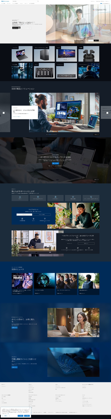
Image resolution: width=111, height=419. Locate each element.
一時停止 (95, 40)
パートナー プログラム (59, 401)
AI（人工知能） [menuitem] (3, 3)
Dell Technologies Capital (32, 399)
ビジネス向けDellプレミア (106, 3)
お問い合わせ (84, 387)
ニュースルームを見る (39, 290)
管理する (6, 415)
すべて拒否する (20, 415)
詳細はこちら (15, 28)
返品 (56, 389)
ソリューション (4, 399)
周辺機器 (80, 47)
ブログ (83, 396)
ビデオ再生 (56, 163)
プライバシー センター (85, 402)
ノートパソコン (15, 47)
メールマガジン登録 (85, 401)
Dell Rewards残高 (31, 392)
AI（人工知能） (15, 64)
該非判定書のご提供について (73, 412)
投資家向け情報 (31, 401)
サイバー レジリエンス (83, 64)
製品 (2, 398)
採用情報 (30, 398)
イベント (83, 399)
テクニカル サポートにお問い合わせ (60, 387)
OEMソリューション (58, 399)
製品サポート (30, 390)
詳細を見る (36, 293)
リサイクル (30, 404)
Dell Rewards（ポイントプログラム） (87, 398)
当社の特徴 (30, 396)
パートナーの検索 (58, 396)
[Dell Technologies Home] (5, 1)
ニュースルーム (31, 402)
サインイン (24, 214)
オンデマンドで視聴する (16, 293)
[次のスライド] (92, 40)
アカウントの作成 (41, 214)
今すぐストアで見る (16, 116)
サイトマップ (3, 386)
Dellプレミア (86, 243)
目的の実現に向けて (83, 290)
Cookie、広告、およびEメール (37, 412)
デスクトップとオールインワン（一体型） (41, 47)
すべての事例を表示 (58, 165)
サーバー (36, 64)
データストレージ (60, 64)
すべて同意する (27, 415)
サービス (3, 401)
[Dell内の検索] (38, 1)
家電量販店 (57, 398)
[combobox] (25, 1)
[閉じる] (30, 408)
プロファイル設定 (31, 389)
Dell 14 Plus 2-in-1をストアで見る (25, 28)
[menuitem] (8, 3)
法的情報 (45, 412)
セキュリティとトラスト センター (87, 404)
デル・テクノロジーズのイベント (63, 290)
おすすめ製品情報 (4, 402)
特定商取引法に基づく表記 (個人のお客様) (61, 412)
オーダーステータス (31, 387)
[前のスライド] (89, 40)
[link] (98, 1)
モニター (58, 47)
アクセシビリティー (51, 412)
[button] (93, 1)
